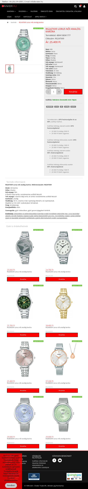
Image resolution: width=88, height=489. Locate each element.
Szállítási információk (39, 461)
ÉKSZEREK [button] (22, 11)
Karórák (13, 22)
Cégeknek (22, 463)
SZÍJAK (9, 17)
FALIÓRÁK (34, 11)
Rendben (11, 485)
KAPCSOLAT (28, 17)
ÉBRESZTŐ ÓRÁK (47, 11)
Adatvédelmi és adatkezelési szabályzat (40, 466)
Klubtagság (23, 461)
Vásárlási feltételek (39, 463)
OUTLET (17, 17)
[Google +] (60, 460)
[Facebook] (54, 460)
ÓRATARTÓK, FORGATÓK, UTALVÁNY (69, 11)
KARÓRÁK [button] (10, 11)
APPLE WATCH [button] (40, 17)
